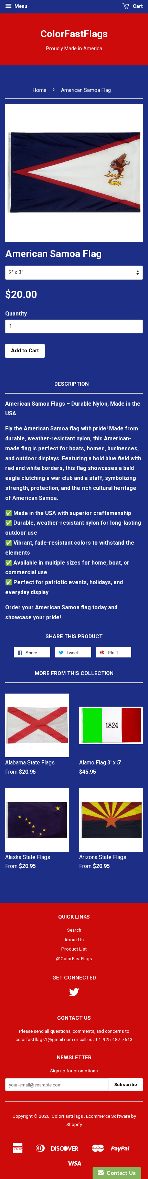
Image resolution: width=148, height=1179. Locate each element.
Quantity (16, 313)
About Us (74, 939)
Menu (20, 6)
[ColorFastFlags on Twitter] (74, 994)
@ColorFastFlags (74, 958)
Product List (74, 949)
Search (74, 930)
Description (71, 384)
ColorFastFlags (74, 34)
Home (39, 90)
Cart (137, 6)
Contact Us (120, 1173)
